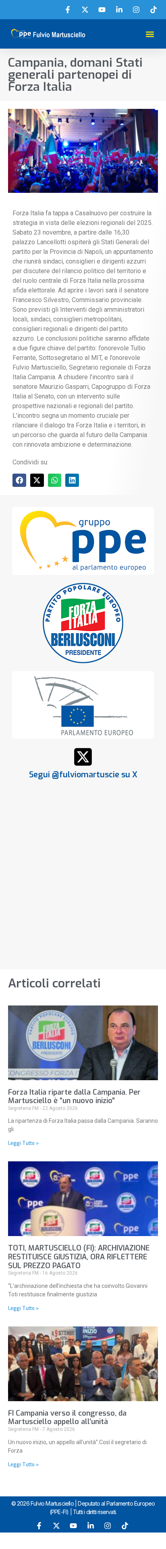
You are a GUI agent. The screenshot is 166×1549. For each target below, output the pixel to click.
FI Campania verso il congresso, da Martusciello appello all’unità (67, 1417)
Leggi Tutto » (23, 1143)
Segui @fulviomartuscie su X (83, 774)
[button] (149, 34)
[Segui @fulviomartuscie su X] (83, 757)
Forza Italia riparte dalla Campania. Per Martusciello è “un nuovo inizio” (74, 1096)
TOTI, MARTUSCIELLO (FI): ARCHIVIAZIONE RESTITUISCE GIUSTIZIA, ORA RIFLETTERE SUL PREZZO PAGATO (78, 1256)
